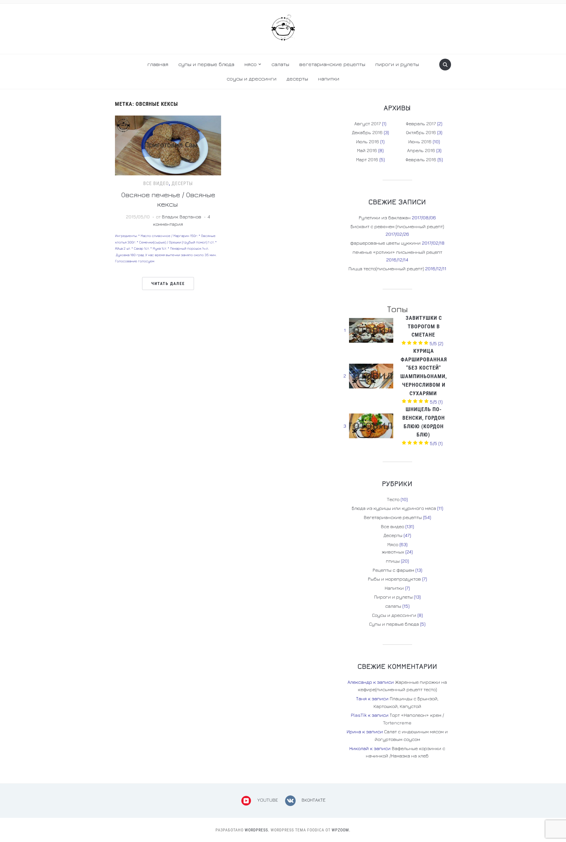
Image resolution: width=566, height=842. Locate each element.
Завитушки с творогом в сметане (424, 326)
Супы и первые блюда (206, 64)
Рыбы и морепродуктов (394, 578)
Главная (157, 64)
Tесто (393, 499)
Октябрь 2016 (421, 132)
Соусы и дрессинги (252, 78)
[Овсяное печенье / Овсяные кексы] (168, 144)
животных (393, 551)
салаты (280, 64)
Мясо (250, 64)
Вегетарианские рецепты (393, 517)
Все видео (156, 183)
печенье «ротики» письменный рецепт (397, 252)
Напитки (328, 78)
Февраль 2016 (421, 159)
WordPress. (257, 830)
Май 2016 (367, 150)
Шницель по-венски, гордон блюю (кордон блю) (423, 422)
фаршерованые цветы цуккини (385, 242)
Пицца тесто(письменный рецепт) (386, 268)
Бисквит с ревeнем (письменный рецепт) (397, 226)
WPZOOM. (341, 830)
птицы (393, 560)
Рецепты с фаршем (393, 570)
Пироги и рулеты (397, 64)
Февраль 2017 (421, 123)
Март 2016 (367, 159)
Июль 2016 (367, 141)
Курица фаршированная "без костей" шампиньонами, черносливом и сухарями (423, 372)
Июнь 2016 (420, 141)
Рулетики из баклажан (385, 217)
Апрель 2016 (421, 150)
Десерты (297, 78)
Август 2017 (367, 123)
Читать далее (168, 283)
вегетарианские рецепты (332, 64)
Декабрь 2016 (367, 132)
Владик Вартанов (181, 216)
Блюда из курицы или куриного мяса (394, 508)
